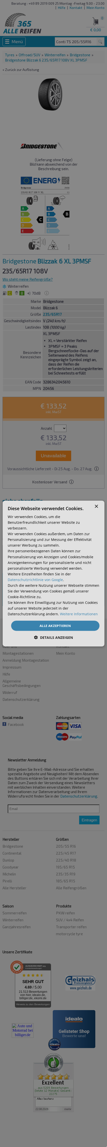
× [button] (96, 506)
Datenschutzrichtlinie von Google (35, 579)
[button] (53, 637)
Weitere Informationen (79, 614)
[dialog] (54, 573)
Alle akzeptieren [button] (55, 625)
